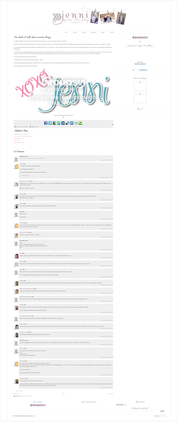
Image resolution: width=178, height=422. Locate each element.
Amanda (22, 348)
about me (75, 32)
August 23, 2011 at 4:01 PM (106, 257)
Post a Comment (19, 390)
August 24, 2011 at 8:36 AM (106, 357)
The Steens (22, 378)
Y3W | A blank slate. (20, 142)
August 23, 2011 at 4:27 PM (106, 265)
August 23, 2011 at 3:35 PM (106, 190)
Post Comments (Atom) (26, 396)
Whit (21, 253)
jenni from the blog (24, 232)
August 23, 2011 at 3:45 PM (106, 228)
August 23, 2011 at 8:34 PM (106, 293)
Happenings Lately (20, 138)
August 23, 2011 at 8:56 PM (106, 320)
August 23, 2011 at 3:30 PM (106, 160)
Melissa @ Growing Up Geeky (27, 288)
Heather (21, 261)
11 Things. (18, 140)
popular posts (93, 32)
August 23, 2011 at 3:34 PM (106, 177)
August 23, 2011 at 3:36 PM (106, 207)
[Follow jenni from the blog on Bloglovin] (140, 63)
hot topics (84, 32)
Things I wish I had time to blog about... (24, 136)
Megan (21, 280)
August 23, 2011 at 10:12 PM (106, 328)
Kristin (21, 163)
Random (37, 126)
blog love (103, 32)
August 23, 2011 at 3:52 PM (106, 249)
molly (21, 269)
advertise (112, 32)
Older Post (110, 393)
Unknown (22, 222)
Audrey (21, 193)
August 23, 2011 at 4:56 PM (106, 276)
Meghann (22, 324)
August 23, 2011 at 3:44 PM (106, 219)
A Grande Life (163, 415)
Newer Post (16, 393)
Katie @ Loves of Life (25, 181)
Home (63, 393)
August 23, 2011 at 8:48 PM (106, 301)
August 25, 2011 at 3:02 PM (106, 387)
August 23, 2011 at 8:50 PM (106, 312)
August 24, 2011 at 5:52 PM (106, 374)
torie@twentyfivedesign (25, 296)
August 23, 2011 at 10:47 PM (106, 336)
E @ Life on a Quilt (24, 332)
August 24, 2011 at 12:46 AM (106, 344)
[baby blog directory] (63, 116)
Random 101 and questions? (22, 134)
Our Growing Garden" (24, 175)
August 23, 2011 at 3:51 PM (106, 236)
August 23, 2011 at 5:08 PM (106, 285)
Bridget (21, 304)
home (66, 32)
